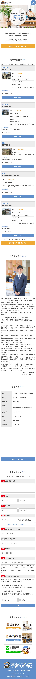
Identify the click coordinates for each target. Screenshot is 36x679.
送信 (17, 605)
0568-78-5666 (20, 672)
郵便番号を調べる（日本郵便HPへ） (17, 524)
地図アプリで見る (18, 459)
